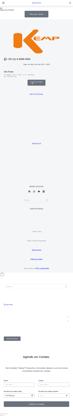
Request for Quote (12, 338)
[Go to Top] (2, 274)
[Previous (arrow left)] (1, 415)
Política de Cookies (36, 259)
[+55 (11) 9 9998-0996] (5, 59)
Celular (41, 381)
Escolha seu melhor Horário (48, 391)
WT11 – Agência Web (42, 268)
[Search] (47, 200)
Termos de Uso (36, 250)
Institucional (36, 94)
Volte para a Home (36, 14)
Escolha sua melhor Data (13, 391)
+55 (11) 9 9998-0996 (19, 59)
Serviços (36, 144)
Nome (6, 381)
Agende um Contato (36, 82)
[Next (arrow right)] (2, 415)
